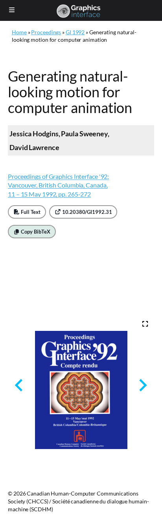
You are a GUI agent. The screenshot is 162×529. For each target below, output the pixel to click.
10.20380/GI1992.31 (86, 212)
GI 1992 (75, 32)
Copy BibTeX (35, 231)
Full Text (30, 212)
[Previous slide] (19, 385)
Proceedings (46, 32)
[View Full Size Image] (145, 323)
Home (19, 32)
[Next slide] (142, 385)
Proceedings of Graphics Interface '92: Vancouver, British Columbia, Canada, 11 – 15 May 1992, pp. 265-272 (58, 185)
